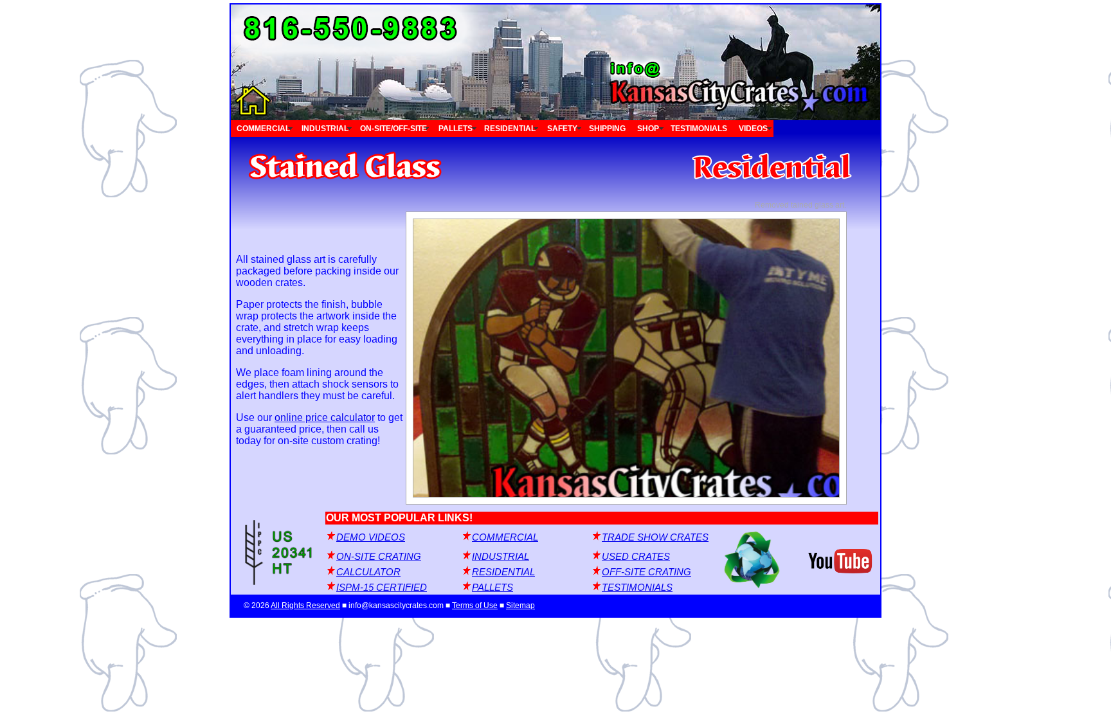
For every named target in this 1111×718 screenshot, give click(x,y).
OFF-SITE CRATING (646, 572)
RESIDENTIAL (510, 128)
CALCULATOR (368, 572)
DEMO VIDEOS (370, 537)
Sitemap (520, 605)
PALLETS (455, 128)
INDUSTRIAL (325, 128)
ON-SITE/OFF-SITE (393, 128)
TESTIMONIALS (699, 128)
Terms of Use (475, 605)
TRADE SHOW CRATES (655, 537)
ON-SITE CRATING (378, 557)
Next (780, 358)
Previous (472, 358)
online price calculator (325, 417)
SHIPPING (607, 128)
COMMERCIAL (263, 128)
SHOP (648, 128)
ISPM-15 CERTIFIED (381, 587)
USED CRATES (636, 557)
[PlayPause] (626, 358)
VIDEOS (753, 128)
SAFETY (562, 128)
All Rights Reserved (305, 605)
